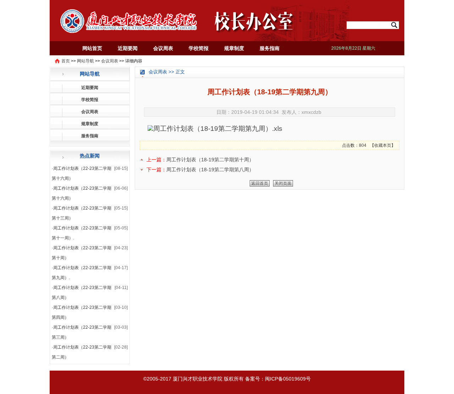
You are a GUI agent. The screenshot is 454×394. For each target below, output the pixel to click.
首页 (65, 61)
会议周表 (163, 48)
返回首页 (259, 183)
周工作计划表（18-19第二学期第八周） (210, 169)
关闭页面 (283, 183)
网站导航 (85, 61)
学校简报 (199, 48)
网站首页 (92, 48)
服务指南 (269, 48)
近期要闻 (128, 48)
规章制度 (234, 48)
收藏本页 (382, 145)
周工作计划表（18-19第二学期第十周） (210, 159)
